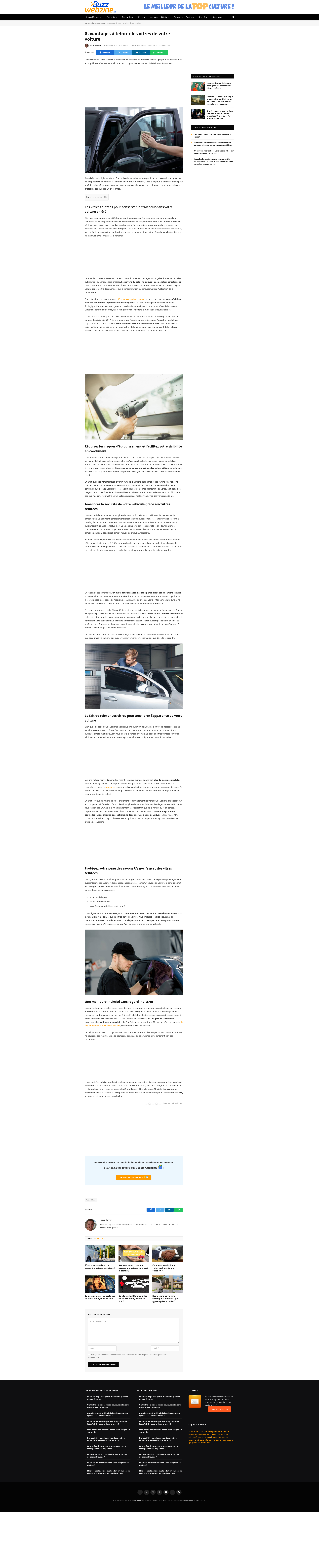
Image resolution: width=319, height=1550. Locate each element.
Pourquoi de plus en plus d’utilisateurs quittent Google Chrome (107, 1397)
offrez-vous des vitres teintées (131, 299)
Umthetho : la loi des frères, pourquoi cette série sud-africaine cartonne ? (108, 1406)
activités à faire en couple (199, 1437)
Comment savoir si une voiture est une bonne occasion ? (163, 1268)
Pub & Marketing (93, 17)
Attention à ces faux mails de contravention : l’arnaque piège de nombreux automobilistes (213, 143)
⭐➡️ (133, 1177)
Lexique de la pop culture (211, 1431)
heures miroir (203, 1442)
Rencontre (178, 17)
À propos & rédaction (143, 1500)
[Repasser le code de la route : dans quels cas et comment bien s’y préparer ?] (198, 86)
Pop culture (112, 17)
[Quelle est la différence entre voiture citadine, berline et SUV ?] (134, 1284)
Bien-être (203, 17)
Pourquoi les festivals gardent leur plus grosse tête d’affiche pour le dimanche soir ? (107, 1422)
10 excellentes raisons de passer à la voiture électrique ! (100, 1266)
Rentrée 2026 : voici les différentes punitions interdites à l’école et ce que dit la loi (106, 1439)
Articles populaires (159, 1500)
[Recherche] (233, 17)
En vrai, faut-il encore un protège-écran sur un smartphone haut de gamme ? (107, 1447)
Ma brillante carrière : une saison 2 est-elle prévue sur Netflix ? (108, 1430)
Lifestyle (165, 17)
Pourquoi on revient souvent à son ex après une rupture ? (108, 1463)
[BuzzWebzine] (101, 7)
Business (190, 17)
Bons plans (217, 17)
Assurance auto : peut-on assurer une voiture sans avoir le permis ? (134, 1268)
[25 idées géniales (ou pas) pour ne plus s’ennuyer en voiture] (100, 1284)
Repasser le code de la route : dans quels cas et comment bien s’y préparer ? (219, 85)
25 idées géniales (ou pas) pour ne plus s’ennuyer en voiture (100, 1297)
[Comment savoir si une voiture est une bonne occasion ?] (167, 1253)
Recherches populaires (176, 1500)
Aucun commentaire (139, 45)
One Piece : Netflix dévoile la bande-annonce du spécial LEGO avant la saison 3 (107, 1414)
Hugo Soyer (97, 45)
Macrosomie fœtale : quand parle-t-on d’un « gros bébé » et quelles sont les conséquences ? (108, 1472)
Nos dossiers (194, 1431)
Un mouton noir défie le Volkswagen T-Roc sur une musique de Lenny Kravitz (214, 152)
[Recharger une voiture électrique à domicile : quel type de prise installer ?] (167, 1284)
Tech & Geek (127, 17)
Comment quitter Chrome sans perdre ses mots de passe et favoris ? (107, 1455)
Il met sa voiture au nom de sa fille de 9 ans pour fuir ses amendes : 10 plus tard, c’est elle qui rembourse (220, 114)
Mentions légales (192, 1500)
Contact (203, 1500)
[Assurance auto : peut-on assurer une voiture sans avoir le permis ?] (134, 1253)
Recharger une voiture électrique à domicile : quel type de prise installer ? (165, 1299)
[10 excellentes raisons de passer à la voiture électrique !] (100, 1253)
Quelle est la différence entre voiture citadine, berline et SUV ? (133, 1299)
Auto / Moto (100, 23)
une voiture (111, 787)
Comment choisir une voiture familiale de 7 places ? (212, 135)
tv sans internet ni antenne (209, 1440)
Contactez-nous (219, 1409)
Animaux (154, 17)
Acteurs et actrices (220, 1434)
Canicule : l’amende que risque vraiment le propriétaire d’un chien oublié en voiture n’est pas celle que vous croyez (220, 100)
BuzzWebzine (90, 23)
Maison (141, 17)
